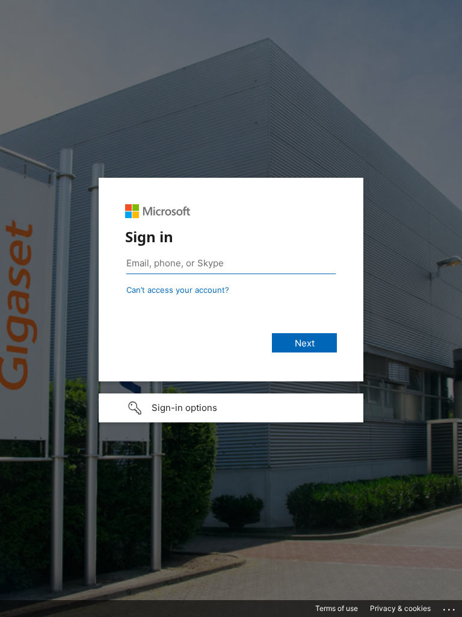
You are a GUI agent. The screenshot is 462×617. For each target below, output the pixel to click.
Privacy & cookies (400, 608)
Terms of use (336, 608)
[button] (231, 407)
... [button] (450, 607)
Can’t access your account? (177, 290)
